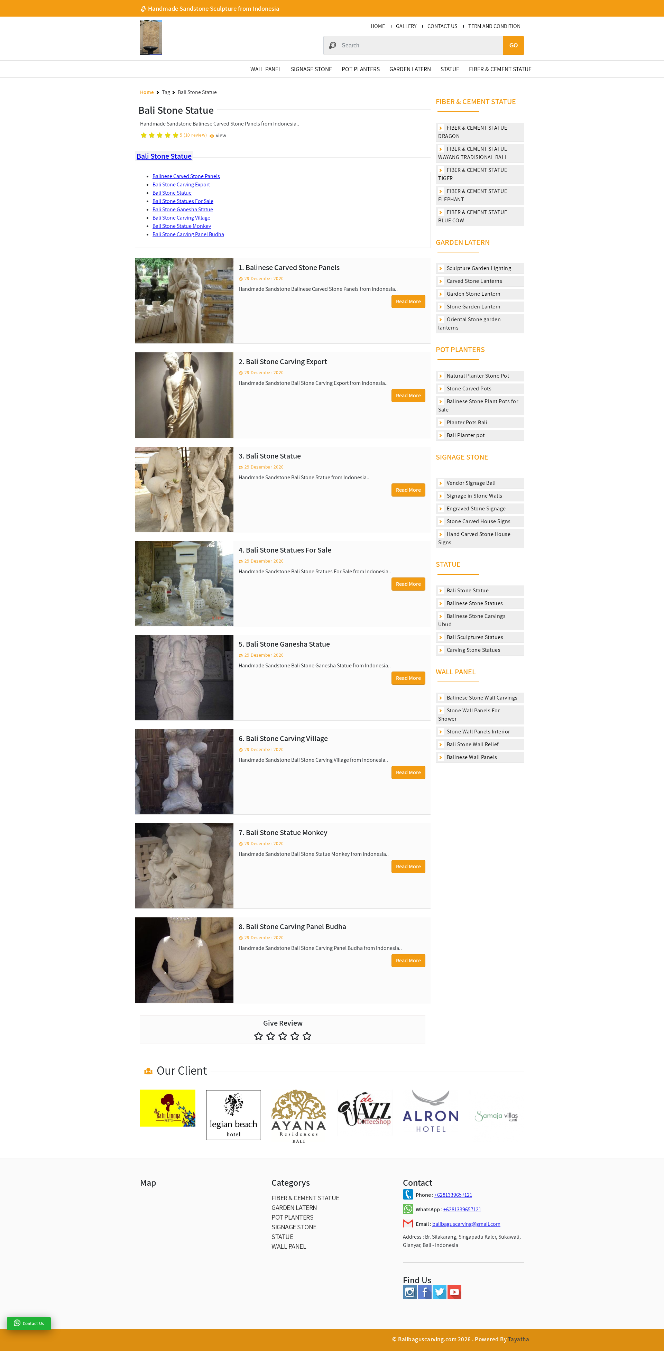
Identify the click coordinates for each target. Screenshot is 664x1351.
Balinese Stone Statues (474, 603)
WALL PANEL (265, 69)
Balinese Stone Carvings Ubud (472, 620)
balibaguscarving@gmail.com (466, 1224)
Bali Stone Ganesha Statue (183, 209)
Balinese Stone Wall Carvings (481, 697)
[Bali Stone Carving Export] (184, 394)
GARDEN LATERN (410, 69)
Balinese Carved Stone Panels (186, 176)
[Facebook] (425, 1297)
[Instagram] (410, 1297)
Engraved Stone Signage (475, 508)
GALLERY (406, 26)
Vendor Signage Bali (470, 483)
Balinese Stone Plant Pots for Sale (478, 405)
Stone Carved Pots (468, 388)
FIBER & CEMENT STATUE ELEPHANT (472, 195)
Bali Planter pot (465, 435)
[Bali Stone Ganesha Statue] (184, 677)
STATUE (450, 69)
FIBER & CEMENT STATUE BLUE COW (472, 216)
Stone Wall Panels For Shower (469, 714)
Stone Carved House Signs (478, 521)
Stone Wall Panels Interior (477, 731)
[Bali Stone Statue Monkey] (184, 865)
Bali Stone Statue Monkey (182, 226)
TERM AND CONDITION (494, 26)
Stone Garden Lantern (473, 306)
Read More (408, 301)
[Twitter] (439, 1297)
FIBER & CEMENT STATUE (500, 69)
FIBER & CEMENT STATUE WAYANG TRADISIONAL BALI (472, 153)
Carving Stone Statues (472, 650)
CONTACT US (442, 26)
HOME (378, 26)
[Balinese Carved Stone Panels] (184, 300)
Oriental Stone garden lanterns (469, 323)
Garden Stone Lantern (473, 293)
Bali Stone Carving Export (181, 184)
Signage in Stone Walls (473, 495)
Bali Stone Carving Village (181, 217)
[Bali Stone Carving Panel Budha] (184, 959)
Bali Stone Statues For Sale (183, 201)
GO (513, 45)
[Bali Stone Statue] (184, 489)
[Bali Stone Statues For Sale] (184, 583)
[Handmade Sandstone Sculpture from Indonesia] (151, 52)
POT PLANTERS (361, 69)
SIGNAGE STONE (311, 69)
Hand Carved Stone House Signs (474, 538)
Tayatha (518, 1339)
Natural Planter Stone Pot (477, 375)
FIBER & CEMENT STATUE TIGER (472, 174)
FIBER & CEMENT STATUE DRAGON (472, 132)
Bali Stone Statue (164, 156)
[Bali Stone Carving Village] (184, 771)
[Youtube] (454, 1297)
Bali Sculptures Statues (474, 637)
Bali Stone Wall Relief (472, 744)
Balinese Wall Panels (471, 757)
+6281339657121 (453, 1195)
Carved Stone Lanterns (473, 281)
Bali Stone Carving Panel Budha (188, 234)
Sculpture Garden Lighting (478, 268)
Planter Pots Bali (466, 422)
